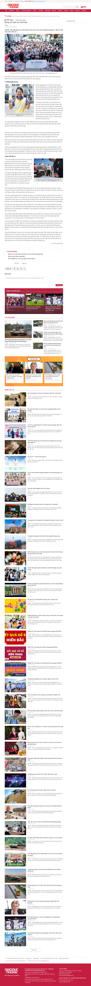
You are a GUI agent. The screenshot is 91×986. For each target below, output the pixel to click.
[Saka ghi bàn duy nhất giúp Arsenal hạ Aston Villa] (35, 299)
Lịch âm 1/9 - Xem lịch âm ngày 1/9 (37, 456)
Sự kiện (8, 16)
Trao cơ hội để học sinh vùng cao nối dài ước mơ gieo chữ (44, 695)
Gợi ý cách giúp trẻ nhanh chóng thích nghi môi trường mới (44, 393)
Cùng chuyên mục (13, 291)
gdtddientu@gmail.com (41, 1)
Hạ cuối (30, 964)
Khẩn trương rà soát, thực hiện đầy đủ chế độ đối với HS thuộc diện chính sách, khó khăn (45, 552)
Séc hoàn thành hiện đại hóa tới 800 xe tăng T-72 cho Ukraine (45, 837)
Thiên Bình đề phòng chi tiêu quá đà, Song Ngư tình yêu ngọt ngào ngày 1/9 (45, 441)
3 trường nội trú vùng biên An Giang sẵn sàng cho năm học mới (45, 520)
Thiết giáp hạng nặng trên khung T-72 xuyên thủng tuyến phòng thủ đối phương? (18, 340)
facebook (14, 268)
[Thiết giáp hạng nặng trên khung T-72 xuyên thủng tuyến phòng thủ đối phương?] (18, 329)
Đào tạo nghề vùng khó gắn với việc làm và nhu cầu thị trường (45, 710)
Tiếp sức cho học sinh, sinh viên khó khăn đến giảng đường (44, 822)
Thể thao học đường (20, 20)
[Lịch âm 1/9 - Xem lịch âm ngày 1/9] (15, 463)
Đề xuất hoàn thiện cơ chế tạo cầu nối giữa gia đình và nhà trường (44, 410)
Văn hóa (77, 10)
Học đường (47, 10)
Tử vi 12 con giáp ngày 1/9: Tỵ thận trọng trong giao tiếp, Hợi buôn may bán (44, 425)
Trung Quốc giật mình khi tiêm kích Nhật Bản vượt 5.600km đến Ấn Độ (44, 870)
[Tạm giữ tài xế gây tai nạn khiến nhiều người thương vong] (15, 542)
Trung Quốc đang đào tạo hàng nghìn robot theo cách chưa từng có (44, 933)
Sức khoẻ (66, 10)
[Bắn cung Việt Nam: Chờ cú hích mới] (15, 299)
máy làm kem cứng (71, 21)
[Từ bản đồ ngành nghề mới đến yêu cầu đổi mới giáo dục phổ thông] (15, 574)
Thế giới (60, 10)
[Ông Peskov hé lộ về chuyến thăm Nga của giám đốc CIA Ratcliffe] (34, 368)
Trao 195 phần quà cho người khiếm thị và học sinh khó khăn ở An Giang (45, 854)
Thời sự (18, 10)
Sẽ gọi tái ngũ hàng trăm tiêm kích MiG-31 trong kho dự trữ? (53, 322)
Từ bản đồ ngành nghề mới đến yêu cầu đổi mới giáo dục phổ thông (45, 568)
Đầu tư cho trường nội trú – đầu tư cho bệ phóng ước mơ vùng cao (45, 727)
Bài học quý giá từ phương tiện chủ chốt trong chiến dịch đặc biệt (52, 345)
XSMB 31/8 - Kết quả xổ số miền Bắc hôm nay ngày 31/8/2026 (44, 631)
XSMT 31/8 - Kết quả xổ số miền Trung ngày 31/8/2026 (43, 647)
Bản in (21, 268)
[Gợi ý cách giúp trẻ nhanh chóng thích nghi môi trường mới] (15, 399)
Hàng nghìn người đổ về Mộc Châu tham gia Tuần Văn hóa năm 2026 (45, 759)
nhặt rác (24, 263)
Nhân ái (54, 10)
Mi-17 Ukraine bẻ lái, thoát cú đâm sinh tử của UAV (42, 790)
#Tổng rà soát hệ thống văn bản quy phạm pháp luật (34, 16)
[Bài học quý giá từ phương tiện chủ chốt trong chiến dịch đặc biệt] (38, 346)
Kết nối (35, 10)
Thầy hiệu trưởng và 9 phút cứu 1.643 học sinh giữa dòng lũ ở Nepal (45, 806)
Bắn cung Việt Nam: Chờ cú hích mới (14, 307)
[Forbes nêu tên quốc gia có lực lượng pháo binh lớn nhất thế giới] (38, 334)
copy (24, 268)
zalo (18, 268)
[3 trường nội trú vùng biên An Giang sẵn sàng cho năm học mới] (15, 526)
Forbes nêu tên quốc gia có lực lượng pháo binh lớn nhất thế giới (53, 333)
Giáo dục (11, 10)
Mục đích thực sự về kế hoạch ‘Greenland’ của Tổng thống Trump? (14, 376)
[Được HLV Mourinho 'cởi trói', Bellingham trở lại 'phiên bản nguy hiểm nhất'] (54, 299)
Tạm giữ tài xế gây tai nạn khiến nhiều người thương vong (44, 536)
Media (71, 10)
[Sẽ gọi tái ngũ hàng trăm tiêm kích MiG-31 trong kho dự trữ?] (38, 323)
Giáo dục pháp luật (26, 10)
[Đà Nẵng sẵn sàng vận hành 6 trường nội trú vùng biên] (15, 511)
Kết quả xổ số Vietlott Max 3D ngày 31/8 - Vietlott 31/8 (43, 599)
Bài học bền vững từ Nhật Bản (16, 256)
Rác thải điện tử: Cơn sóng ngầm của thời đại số (21, 258)
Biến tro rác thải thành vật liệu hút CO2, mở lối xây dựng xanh (25, 254)
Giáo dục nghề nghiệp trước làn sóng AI (39, 488)
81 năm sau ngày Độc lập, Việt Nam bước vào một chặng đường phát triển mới (45, 584)
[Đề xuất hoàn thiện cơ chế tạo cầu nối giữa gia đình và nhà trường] (15, 415)
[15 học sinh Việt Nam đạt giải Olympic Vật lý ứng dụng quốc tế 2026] (15, 479)
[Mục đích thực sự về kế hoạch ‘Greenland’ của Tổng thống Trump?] (14, 368)
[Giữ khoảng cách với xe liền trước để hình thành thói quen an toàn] (53, 368)
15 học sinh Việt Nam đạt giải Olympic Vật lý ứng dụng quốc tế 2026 (45, 473)
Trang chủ (6, 10)
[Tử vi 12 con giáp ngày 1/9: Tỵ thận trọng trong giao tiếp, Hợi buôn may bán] (15, 431)
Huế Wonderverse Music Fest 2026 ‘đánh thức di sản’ (43, 774)
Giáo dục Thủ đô (83, 7)
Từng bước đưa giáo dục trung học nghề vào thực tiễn (43, 679)
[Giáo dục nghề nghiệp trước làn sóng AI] (15, 495)
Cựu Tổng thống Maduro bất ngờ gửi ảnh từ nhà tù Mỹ (43, 949)
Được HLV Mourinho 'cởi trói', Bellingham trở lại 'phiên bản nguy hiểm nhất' (53, 308)
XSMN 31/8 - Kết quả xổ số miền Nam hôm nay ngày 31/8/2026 (45, 663)
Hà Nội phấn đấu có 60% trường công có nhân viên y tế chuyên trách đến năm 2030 (45, 616)
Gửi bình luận (59, 285)
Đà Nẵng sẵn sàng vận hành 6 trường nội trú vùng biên (43, 504)
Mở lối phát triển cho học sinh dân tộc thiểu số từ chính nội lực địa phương (44, 743)
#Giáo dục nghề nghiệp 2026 (18, 16)
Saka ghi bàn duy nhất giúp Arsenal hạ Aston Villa (33, 307)
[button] (60, 290)
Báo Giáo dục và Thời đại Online (13, 5)
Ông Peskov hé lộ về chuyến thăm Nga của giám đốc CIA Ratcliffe (33, 376)
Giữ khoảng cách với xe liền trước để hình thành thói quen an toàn (52, 376)
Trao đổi (41, 10)
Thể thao (83, 10)
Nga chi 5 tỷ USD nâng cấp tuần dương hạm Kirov (41, 980)
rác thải (16, 263)
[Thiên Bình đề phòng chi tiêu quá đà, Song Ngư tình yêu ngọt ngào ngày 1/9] (15, 447)
